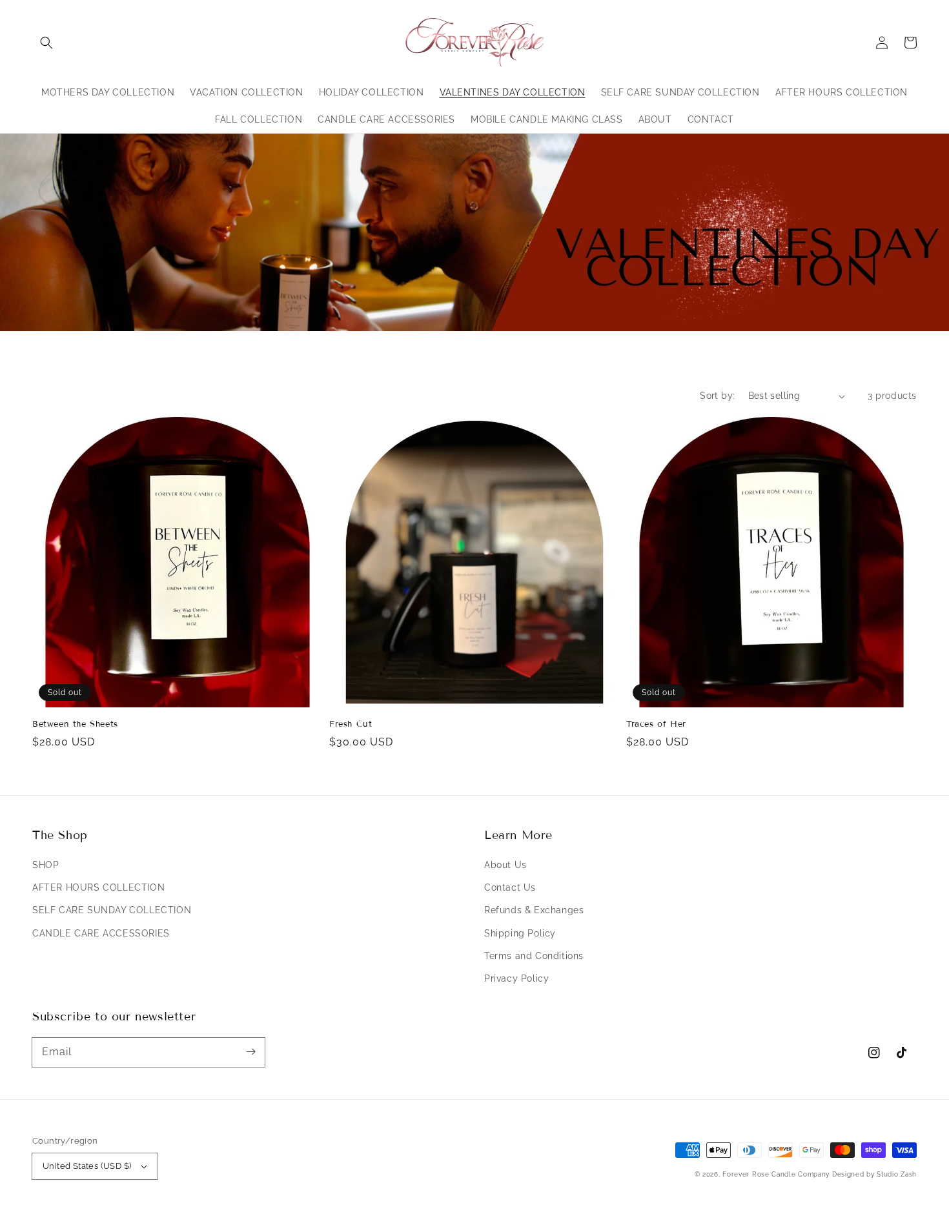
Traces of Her (656, 724)
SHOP (45, 865)
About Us (505, 865)
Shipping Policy (520, 933)
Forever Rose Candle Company (776, 1174)
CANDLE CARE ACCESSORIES (101, 933)
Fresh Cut (350, 724)
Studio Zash (897, 1174)
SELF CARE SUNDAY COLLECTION (111, 910)
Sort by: (717, 395)
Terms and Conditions (534, 956)
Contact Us (510, 887)
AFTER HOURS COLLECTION (98, 887)
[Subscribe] (250, 1052)
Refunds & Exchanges (534, 910)
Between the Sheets (75, 724)
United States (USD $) (87, 1166)
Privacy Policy (516, 978)
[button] (46, 42)
